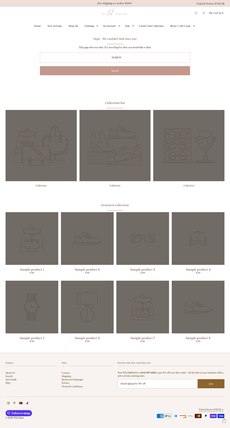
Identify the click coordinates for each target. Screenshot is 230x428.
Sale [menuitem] (127, 26)
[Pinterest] (14, 403)
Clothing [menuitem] (89, 26)
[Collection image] (41, 180)
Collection (41, 185)
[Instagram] (8, 403)
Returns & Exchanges (72, 379)
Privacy (65, 383)
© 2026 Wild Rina (15, 418)
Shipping (66, 376)
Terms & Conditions (72, 386)
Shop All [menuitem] (73, 26)
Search (9, 376)
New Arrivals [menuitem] (54, 26)
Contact (66, 373)
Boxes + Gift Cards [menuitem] (180, 26)
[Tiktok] (27, 403)
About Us (10, 373)
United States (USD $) (210, 3)
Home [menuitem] (37, 26)
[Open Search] (196, 12)
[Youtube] (21, 403)
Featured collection (115, 205)
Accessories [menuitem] (109, 26)
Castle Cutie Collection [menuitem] (151, 26)
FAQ (8, 383)
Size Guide (11, 379)
